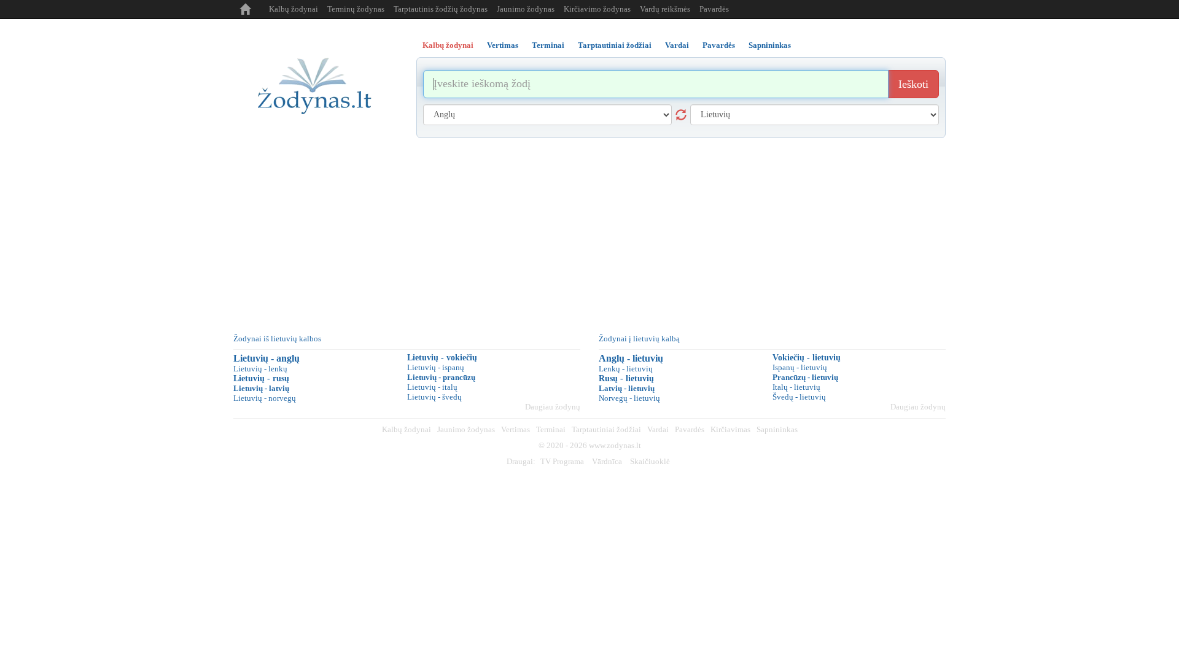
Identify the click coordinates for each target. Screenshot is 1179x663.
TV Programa (562, 461)
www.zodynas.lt (615, 445)
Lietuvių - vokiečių (442, 357)
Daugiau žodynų (552, 406)
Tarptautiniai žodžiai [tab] (615, 45)
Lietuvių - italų (432, 387)
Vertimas (515, 429)
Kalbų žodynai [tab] (447, 45)
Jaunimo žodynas (525, 9)
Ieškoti (913, 84)
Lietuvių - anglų (266, 358)
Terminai (551, 429)
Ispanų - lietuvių (799, 367)
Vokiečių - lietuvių (806, 357)
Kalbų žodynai (293, 9)
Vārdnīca (607, 461)
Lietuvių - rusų (261, 378)
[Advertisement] (589, 230)
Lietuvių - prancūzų (441, 377)
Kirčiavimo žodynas (597, 9)
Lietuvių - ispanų (435, 367)
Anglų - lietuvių (631, 358)
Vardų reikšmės (665, 9)
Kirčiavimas (730, 429)
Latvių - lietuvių (627, 388)
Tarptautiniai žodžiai (606, 429)
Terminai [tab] (548, 45)
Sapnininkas (777, 429)
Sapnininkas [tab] (770, 45)
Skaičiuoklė (650, 461)
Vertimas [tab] (502, 45)
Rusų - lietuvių (626, 378)
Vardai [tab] (677, 45)
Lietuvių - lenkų (260, 368)
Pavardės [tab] (718, 45)
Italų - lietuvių (796, 387)
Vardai (658, 429)
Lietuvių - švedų (434, 396)
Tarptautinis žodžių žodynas (441, 9)
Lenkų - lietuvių (626, 368)
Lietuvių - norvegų (264, 398)
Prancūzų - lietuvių (805, 377)
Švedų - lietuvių (799, 396)
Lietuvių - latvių (261, 388)
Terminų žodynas (355, 9)
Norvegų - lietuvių (629, 398)
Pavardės (714, 9)
